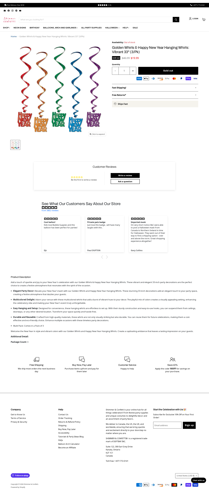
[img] (106, 207)
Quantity (116, 64)
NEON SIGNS (20, 28)
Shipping (62, 425)
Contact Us (63, 414)
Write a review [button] (125, 175)
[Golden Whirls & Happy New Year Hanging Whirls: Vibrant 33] (15, 145)
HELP (125, 28)
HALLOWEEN (111, 28)
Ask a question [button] (125, 181)
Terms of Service (18, 418)
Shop (6, 28)
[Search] (176, 19)
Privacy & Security (19, 422)
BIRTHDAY (35, 28)
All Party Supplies (91, 28)
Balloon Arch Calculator (69, 444)
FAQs (60, 440)
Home (14, 36)
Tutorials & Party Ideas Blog (71, 436)
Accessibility (63, 433)
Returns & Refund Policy (69, 422)
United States (186, 475)
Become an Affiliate (67, 447)
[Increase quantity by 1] (133, 71)
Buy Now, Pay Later (67, 429)
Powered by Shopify (18, 487)
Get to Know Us (18, 414)
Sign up (189, 425)
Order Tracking (65, 418)
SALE (135, 28)
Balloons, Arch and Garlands (60, 28)
